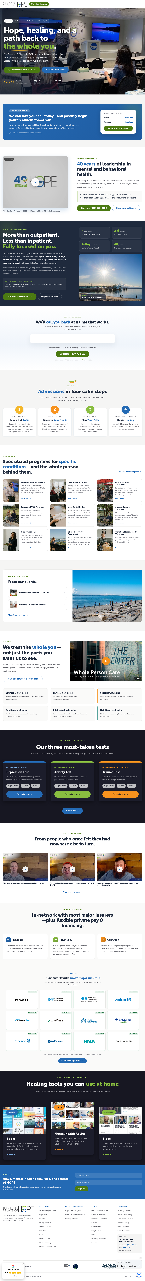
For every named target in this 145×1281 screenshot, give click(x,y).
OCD (41, 1235)
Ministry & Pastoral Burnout (75, 1215)
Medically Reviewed (98, 1239)
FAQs (93, 1235)
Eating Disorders (45, 1223)
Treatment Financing (124, 1215)
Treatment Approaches (47, 1211)
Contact (94, 1243)
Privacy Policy (128, 1276)
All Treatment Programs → (130, 472)
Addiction (42, 1231)
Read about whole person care (22, 679)
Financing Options (123, 1211)
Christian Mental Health (47, 1247)
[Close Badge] (23, 1264)
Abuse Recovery (45, 1243)
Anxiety (42, 1219)
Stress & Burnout (45, 1239)
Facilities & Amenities (99, 1219)
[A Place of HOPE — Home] (15, 4)
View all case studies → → (18, 615)
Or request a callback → (55, 70)
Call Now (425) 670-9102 (23, 70)
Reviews (94, 1223)
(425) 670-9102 (132, 1245)
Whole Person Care (98, 1215)
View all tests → (72, 811)
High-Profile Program (73, 1211)
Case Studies (96, 1227)
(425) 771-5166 (128, 1247)
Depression (43, 1215)
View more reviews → (72, 892)
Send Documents (123, 1231)
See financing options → (72, 1061)
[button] (53, 4)
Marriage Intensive (71, 1219)
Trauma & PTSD (45, 1227)
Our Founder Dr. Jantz (99, 1211)
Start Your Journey (39, 4)
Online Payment (123, 1227)
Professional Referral (125, 1219)
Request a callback (126, 208)
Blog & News (96, 1231)
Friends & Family (123, 1223)
